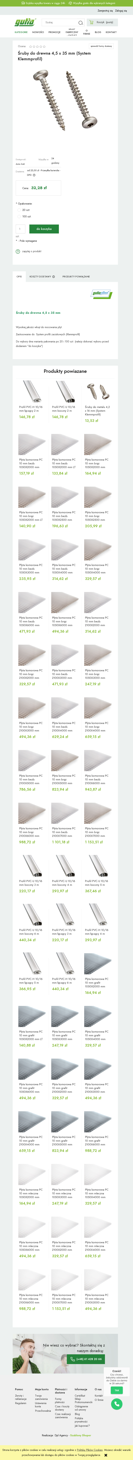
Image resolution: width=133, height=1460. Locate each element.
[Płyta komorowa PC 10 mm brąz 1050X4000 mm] (98, 550)
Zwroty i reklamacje (21, 1397)
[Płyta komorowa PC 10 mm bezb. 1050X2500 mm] (65, 497)
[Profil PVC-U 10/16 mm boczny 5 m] (98, 866)
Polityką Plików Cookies (90, 1450)
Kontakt (99, 1396)
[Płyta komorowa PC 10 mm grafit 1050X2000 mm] (98, 963)
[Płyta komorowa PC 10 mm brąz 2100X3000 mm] (32, 708)
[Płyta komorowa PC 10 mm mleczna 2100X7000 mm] (65, 1280)
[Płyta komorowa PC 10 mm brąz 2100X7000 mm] (98, 813)
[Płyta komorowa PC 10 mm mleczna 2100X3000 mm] (98, 1280)
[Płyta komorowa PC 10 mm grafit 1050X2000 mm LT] (32, 1016)
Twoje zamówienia (41, 1397)
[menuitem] (21, 32)
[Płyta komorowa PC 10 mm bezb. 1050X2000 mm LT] (65, 444)
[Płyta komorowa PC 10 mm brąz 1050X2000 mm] (98, 444)
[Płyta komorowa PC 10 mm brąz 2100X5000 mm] (65, 760)
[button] (28, 251)
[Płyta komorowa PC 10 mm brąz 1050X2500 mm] (98, 497)
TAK (117, 1390)
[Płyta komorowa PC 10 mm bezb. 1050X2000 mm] (32, 444)
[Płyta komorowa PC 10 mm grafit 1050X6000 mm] (32, 1069)
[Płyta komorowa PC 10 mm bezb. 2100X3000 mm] (65, 655)
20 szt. (26, 210)
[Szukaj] (81, 22)
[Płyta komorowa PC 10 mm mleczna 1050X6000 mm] (32, 1227)
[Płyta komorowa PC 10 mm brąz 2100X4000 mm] (98, 708)
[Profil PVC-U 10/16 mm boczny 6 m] (32, 915)
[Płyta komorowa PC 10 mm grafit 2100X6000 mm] (98, 1121)
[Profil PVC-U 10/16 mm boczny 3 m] (32, 866)
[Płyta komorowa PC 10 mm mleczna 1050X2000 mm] (32, 1174)
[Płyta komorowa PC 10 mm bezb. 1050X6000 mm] (32, 602)
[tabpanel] (65, 320)
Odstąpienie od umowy (81, 1408)
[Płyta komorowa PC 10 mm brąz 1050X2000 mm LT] (32, 497)
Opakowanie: (24, 204)
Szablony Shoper (80, 1435)
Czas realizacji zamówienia (63, 1415)
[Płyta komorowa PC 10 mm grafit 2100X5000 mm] (65, 1121)
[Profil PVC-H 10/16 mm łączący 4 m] (98, 915)
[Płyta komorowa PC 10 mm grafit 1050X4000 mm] (98, 1016)
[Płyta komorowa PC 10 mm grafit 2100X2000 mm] (65, 1069)
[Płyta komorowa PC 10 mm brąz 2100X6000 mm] (32, 813)
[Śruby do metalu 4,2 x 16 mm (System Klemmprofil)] (98, 391)
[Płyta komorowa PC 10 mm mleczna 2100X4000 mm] (98, 1227)
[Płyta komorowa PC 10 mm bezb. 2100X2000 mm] (98, 602)
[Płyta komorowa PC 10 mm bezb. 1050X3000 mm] (32, 550)
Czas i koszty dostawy (62, 1408)
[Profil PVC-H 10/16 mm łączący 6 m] (65, 963)
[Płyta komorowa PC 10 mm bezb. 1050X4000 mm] (65, 550)
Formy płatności (60, 1400)
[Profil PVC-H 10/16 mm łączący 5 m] (32, 963)
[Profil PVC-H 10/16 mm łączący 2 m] (32, 391)
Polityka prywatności (81, 1419)
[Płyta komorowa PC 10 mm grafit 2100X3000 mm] (98, 1069)
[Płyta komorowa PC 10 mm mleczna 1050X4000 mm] (98, 1174)
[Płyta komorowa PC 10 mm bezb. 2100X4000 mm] (65, 708)
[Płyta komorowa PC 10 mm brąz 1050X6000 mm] (65, 602)
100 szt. (26, 216)
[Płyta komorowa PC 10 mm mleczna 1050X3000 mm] (65, 1174)
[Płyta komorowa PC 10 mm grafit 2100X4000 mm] (32, 1121)
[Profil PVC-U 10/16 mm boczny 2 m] (65, 391)
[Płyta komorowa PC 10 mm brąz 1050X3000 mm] (98, 655)
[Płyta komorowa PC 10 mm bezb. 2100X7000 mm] (65, 813)
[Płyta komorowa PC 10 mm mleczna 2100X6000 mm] (32, 1280)
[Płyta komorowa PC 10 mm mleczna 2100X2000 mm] (65, 1227)
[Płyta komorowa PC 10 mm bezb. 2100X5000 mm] (32, 760)
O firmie (99, 1400)
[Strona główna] (25, 21)
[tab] (19, 276)
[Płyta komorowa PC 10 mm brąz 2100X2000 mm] (32, 655)
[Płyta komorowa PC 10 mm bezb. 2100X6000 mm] (98, 760)
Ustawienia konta (40, 1404)
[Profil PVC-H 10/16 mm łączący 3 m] (65, 915)
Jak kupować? (82, 1426)
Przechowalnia (43, 1411)
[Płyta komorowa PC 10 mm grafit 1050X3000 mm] (65, 1016)
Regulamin (20, 1403)
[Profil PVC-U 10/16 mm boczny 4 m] (65, 866)
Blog (77, 1414)
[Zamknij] (129, 1367)
